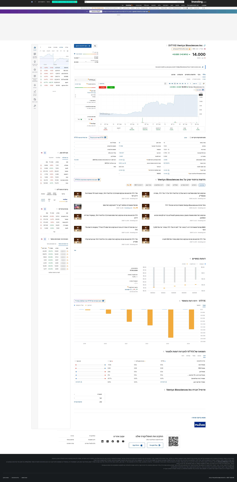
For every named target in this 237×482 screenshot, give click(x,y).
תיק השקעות (91, 439)
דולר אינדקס (65, 85)
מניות (203, 8)
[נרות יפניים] (204, 84)
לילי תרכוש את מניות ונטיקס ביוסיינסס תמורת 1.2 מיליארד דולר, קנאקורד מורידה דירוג (111, 216)
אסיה (120, 8)
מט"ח (66, 47)
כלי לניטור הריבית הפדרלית (111, 8)
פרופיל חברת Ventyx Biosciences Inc (186, 389)
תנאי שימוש (24, 477)
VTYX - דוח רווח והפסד (194, 300)
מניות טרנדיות (63, 209)
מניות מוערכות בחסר (85, 8)
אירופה (132, 8)
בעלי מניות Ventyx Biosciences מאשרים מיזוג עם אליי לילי (185, 205)
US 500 (66, 76)
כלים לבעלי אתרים (90, 443)
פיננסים (180, 74)
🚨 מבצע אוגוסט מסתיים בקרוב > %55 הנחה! (64, 1)
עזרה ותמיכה (70, 443)
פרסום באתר (70, 439)
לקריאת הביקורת (43, 200)
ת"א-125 (66, 70)
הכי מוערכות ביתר (51, 244)
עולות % (58, 157)
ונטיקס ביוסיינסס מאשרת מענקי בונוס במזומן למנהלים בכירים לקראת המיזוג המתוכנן (180, 216)
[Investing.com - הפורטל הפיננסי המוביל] (199, 2)
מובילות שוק (64, 153)
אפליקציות (92, 436)
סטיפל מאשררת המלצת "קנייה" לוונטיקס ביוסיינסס (120, 205)
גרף (199, 74)
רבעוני (198, 305)
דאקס (66, 82)
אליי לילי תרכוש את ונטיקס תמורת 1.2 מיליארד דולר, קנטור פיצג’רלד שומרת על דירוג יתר (111, 194)
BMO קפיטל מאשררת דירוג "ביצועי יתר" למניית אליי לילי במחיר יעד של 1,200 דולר (179, 228)
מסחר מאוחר (164, 8)
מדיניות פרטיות (15, 477)
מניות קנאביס (144, 8)
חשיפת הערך (79, 54)
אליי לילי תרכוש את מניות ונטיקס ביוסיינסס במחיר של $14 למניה (184, 239)
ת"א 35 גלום (65, 73)
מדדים (61, 47)
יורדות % (51, 157)
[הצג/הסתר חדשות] (165, 84)
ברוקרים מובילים (62, 189)
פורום (173, 74)
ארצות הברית (78, 402)
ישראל (191, 8)
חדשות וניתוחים (190, 74)
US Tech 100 (64, 79)
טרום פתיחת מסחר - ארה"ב (174, 8)
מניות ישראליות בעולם (154, 8)
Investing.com (128, 208)
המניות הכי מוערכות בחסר (59, 239)
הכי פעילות (65, 157)
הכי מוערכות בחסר (63, 244)
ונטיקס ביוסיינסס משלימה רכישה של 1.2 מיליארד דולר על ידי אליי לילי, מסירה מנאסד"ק (180, 194)
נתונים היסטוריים (196, 79)
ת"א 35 (66, 67)
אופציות (188, 79)
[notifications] (35, 2)
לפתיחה (162, 382)
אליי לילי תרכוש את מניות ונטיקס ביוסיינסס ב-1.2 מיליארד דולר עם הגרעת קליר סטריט (111, 240)
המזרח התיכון (126, 8)
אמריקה (138, 8)
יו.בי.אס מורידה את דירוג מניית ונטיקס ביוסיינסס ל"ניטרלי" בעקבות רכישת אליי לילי (111, 228)
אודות (72, 436)
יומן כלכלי (146, 5)
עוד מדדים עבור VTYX (80, 137)
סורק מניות (138, 5)
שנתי (204, 305)
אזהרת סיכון (6, 477)
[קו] (200, 84)
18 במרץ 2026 (122, 163)
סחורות (55, 47)
